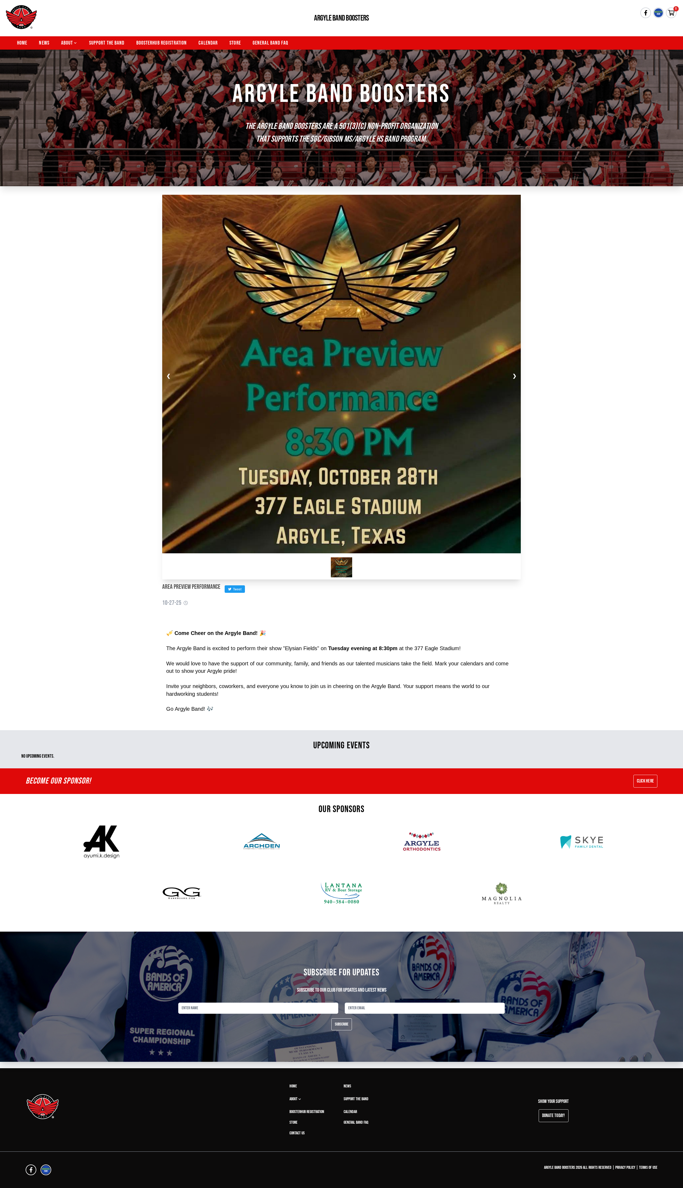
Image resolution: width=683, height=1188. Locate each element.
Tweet (236, 589)
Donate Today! (553, 1115)
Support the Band (107, 43)
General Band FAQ (270, 43)
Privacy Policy (625, 1167)
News (44, 43)
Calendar (208, 43)
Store (235, 43)
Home (22, 43)
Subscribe (341, 1024)
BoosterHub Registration (161, 43)
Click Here (645, 781)
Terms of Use (648, 1167)
